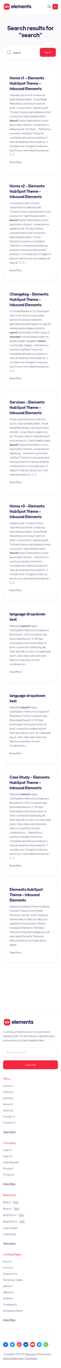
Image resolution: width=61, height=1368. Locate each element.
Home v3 (8, 1098)
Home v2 (8, 1092)
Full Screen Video (13, 1280)
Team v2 (7, 1156)
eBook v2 (8, 1292)
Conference (10, 1304)
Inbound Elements (13, 1358)
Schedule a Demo (13, 1310)
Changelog (31, 1358)
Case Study (9, 1234)
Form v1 (7, 1261)
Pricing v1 (8, 1168)
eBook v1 (8, 1286)
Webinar (8, 1298)
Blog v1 (10, 1202)
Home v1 (8, 1085)
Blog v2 (10, 1208)
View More (9, 1132)
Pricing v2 (8, 1174)
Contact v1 (9, 1116)
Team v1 (7, 1150)
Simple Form (10, 1273)
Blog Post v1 (13, 1215)
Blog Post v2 (13, 1221)
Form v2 (8, 1267)
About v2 (8, 1110)
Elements (30, 1354)
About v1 (8, 1104)
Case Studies (10, 1228)
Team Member (11, 1162)
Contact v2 (9, 1122)
